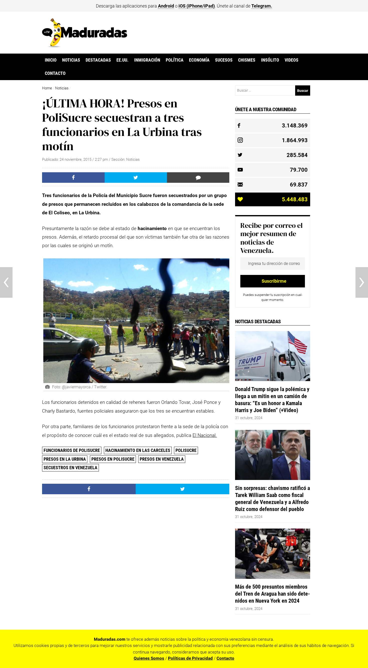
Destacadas (98, 60)
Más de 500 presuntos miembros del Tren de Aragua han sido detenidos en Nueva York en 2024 (272, 593)
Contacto (55, 73)
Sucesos (224, 60)
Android (166, 6)
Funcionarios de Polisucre (72, 450)
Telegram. (261, 6)
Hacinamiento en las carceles (137, 450)
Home (47, 88)
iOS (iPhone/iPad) (196, 6)
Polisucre (186, 450)
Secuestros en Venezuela (70, 467)
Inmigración (147, 60)
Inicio (51, 60)
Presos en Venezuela (162, 459)
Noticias (71, 60)
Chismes (246, 60)
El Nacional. (205, 435)
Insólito (270, 60)
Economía (199, 60)
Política (174, 60)
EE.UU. (122, 60)
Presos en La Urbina (65, 459)
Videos (291, 60)
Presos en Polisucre (112, 459)
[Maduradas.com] (84, 46)
